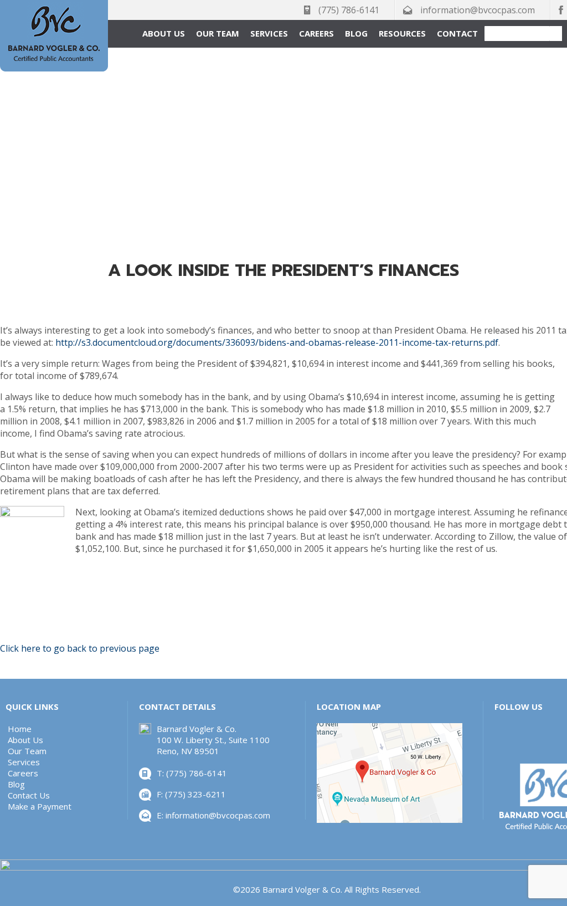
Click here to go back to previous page (79, 648)
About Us (163, 33)
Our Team (217, 33)
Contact (457, 33)
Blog (356, 33)
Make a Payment (39, 806)
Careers (316, 33)
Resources (402, 33)
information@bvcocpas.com (477, 10)
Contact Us (29, 795)
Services (269, 33)
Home (20, 728)
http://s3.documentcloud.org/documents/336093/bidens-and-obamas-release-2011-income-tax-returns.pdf (276, 342)
